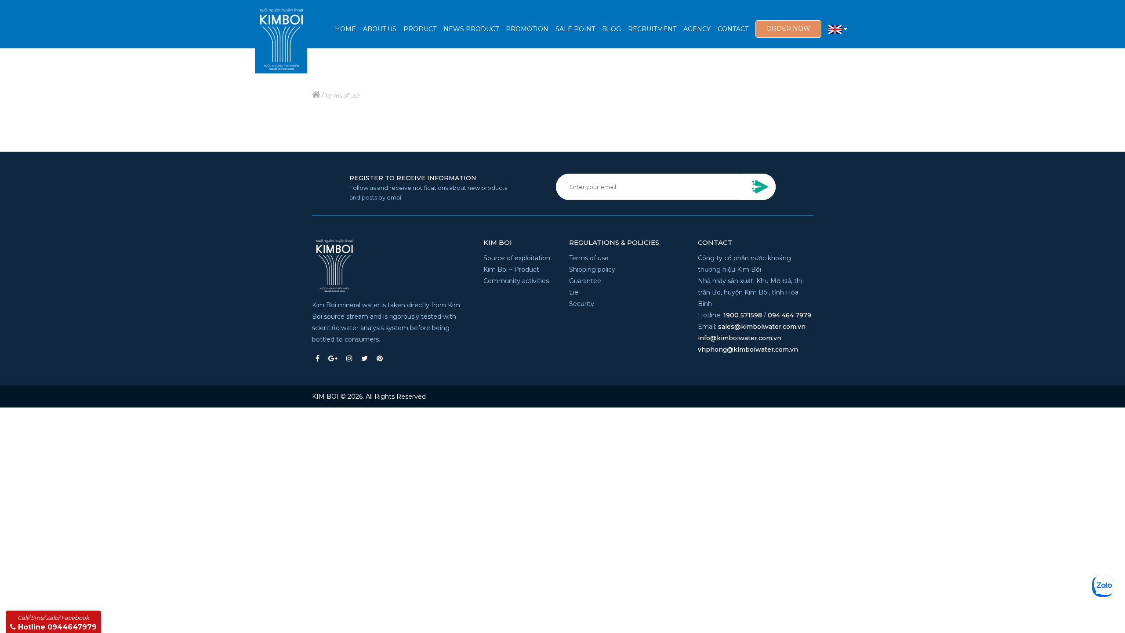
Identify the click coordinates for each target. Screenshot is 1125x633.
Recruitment (652, 29)
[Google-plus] (333, 358)
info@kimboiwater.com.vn (739, 338)
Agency (697, 29)
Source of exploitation (516, 258)
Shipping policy (592, 269)
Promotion (527, 29)
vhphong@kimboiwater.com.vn (748, 349)
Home (345, 29)
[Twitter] (364, 358)
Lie (573, 292)
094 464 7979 (789, 315)
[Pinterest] (379, 358)
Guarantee (585, 281)
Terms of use (589, 258)
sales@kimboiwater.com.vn (762, 327)
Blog (611, 29)
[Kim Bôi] (281, 36)
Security (581, 304)
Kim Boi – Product (511, 269)
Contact (733, 29)
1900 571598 (742, 315)
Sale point (575, 29)
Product (419, 29)
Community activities (516, 281)
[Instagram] (349, 358)
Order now (788, 29)
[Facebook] (317, 358)
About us (379, 29)
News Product (471, 29)
